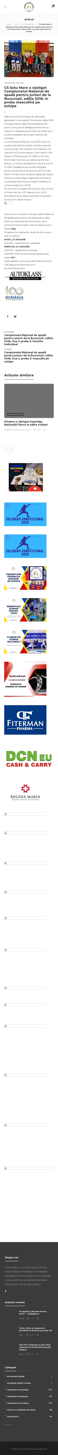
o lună (21, 1318)
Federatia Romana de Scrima (15, 430)
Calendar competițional (29, 1383)
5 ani (28, 430)
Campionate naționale (14, 83)
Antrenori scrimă (29, 1376)
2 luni (21, 1335)
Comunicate (29, 1416)
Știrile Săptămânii (28, 24)
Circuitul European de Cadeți (29, 1410)
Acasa (8, 24)
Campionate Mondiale (29, 1396)
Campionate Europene (29, 1390)
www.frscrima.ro (16, 268)
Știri (16, 24)
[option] (29, 408)
